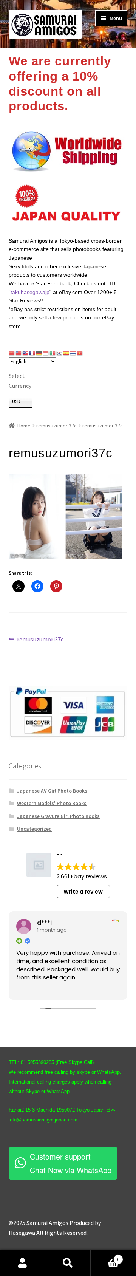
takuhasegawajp (30, 292)
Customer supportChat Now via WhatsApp (70, 1163)
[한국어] (59, 353)
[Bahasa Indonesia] (46, 353)
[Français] (32, 353)
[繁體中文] (18, 353)
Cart (105, 1256)
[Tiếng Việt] (80, 353)
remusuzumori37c (56, 425)
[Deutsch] (39, 353)
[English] (25, 353)
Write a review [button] (83, 891)
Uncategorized (34, 828)
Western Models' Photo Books (52, 803)
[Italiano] (52, 353)
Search (68, 1263)
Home (24, 425)
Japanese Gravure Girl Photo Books (58, 816)
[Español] (66, 353)
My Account (22, 1263)
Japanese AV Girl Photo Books (52, 790)
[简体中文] (12, 353)
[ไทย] (73, 353)
